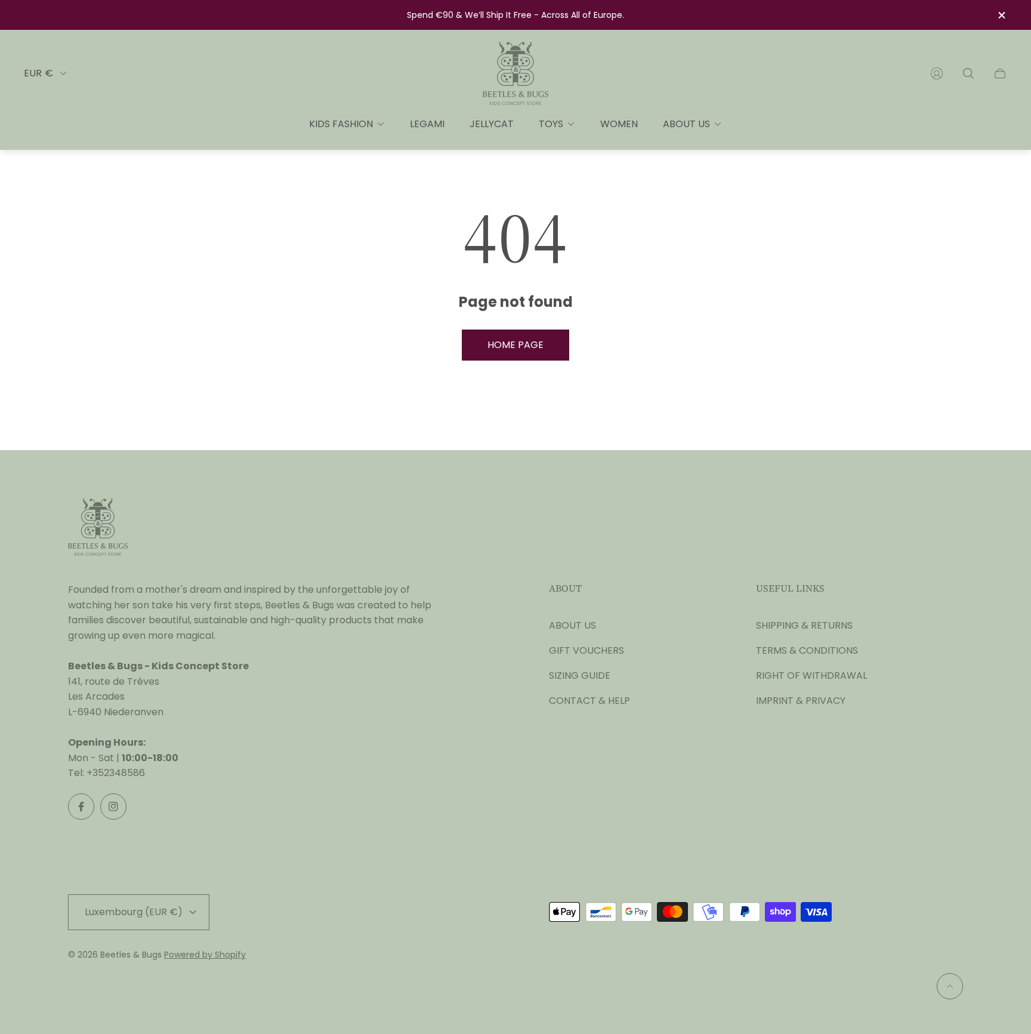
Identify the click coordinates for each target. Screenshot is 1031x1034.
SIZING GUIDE (579, 675)
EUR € (38, 73)
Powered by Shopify (205, 955)
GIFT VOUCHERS (586, 650)
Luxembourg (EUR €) (134, 912)
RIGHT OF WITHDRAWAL (811, 675)
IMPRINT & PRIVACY (800, 700)
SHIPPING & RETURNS (804, 625)
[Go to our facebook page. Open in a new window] (81, 806)
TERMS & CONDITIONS (807, 650)
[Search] (968, 73)
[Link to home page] (98, 528)
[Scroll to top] (950, 986)
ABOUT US (572, 625)
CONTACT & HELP (589, 700)
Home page (515, 345)
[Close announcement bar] (1001, 15)
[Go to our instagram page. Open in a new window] (113, 806)
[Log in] (937, 73)
